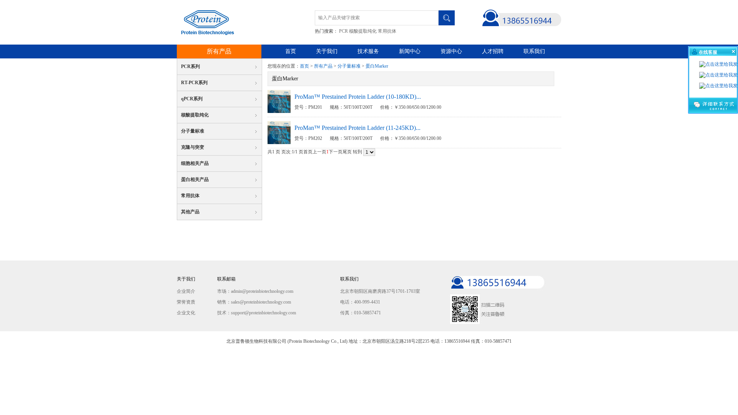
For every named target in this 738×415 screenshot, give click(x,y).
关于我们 (326, 51)
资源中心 (451, 51)
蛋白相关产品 (195, 179)
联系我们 (534, 51)
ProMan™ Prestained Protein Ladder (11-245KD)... (357, 127)
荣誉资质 (186, 302)
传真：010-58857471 (360, 312)
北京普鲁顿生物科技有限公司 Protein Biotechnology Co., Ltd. (205, 22)
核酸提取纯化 (363, 31)
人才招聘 (493, 51)
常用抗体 (387, 31)
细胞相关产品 (195, 163)
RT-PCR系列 (194, 82)
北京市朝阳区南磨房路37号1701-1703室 (380, 291)
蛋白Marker (377, 66)
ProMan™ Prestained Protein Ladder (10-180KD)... (357, 96)
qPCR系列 (192, 98)
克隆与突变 (192, 147)
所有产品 (219, 51)
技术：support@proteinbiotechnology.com (256, 312)
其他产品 (190, 211)
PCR (343, 31)
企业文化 (186, 312)
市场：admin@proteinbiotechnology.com (255, 291)
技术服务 (368, 51)
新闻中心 (410, 51)
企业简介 (186, 291)
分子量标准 (192, 131)
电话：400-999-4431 (360, 302)
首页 (290, 51)
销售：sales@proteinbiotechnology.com (254, 302)
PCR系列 (190, 66)
